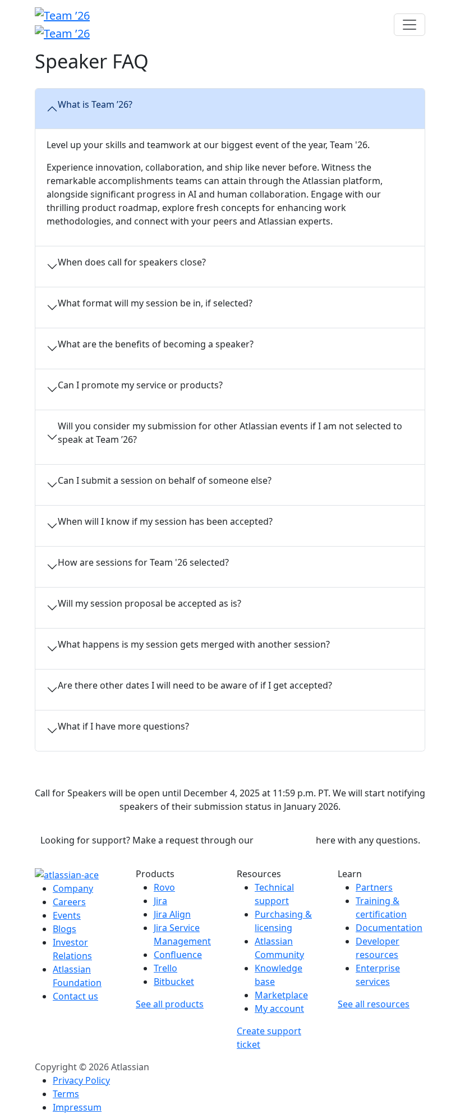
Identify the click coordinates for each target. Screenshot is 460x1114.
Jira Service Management (182, 934)
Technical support (274, 894)
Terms (66, 1094)
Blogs (64, 929)
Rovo (164, 887)
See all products (170, 1004)
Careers (69, 902)
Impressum (77, 1107)
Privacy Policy (81, 1080)
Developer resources (377, 948)
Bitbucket (174, 981)
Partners (374, 887)
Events (67, 915)
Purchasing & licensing (283, 921)
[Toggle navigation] (409, 24)
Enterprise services (378, 975)
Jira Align (172, 914)
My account (279, 1008)
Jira (160, 901)
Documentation (389, 928)
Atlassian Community (279, 948)
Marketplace (281, 995)
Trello (165, 968)
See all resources (374, 1004)
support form (285, 840)
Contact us (75, 996)
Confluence (178, 954)
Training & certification (381, 907)
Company (73, 888)
